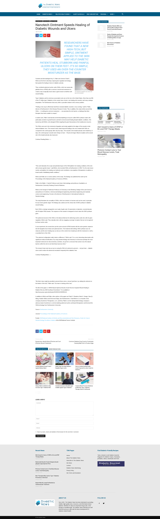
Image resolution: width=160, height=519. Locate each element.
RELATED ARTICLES (41, 349)
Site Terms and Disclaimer (73, 473)
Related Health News (63, 14)
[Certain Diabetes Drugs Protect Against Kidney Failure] (45, 358)
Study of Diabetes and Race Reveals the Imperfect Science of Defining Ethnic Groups (115, 36)
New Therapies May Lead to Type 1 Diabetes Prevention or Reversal (47, 476)
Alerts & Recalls (78, 14)
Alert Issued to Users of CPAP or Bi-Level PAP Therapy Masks (110, 128)
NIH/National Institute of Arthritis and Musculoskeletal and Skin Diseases (59, 318)
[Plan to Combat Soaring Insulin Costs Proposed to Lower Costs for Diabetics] (84, 358)
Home (38, 14)
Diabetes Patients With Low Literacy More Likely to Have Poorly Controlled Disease (114, 27)
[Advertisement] (94, 6)
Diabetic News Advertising (73, 468)
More (112, 14)
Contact (68, 465)
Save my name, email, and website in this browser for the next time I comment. (58, 432)
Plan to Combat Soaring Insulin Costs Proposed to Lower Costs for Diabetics (84, 368)
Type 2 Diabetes (54, 21)
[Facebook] (99, 503)
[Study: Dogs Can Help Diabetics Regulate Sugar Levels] (64, 358)
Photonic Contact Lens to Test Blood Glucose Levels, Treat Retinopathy (109, 152)
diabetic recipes (109, 457)
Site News (69, 463)
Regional (103, 14)
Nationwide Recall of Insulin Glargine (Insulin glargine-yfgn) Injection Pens (47, 462)
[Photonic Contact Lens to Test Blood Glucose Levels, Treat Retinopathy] (111, 141)
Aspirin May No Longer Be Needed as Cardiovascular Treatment (45, 483)
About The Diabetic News (73, 458)
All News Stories (39, 21)
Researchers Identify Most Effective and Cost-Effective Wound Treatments (48, 342)
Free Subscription (92, 14)
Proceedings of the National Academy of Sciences (53, 313)
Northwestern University (46, 309)
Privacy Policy (70, 470)
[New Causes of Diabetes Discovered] (102, 45)
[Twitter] (103, 503)
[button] (122, 14)
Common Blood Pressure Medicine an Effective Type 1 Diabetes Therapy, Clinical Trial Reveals (84, 387)
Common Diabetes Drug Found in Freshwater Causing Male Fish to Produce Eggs (81, 342)
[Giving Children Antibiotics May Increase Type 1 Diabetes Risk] (45, 378)
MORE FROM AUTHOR (54, 349)
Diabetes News (47, 14)
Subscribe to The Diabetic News (75, 460)
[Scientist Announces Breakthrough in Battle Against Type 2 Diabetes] (64, 378)
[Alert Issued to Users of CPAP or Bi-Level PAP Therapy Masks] (111, 118)
